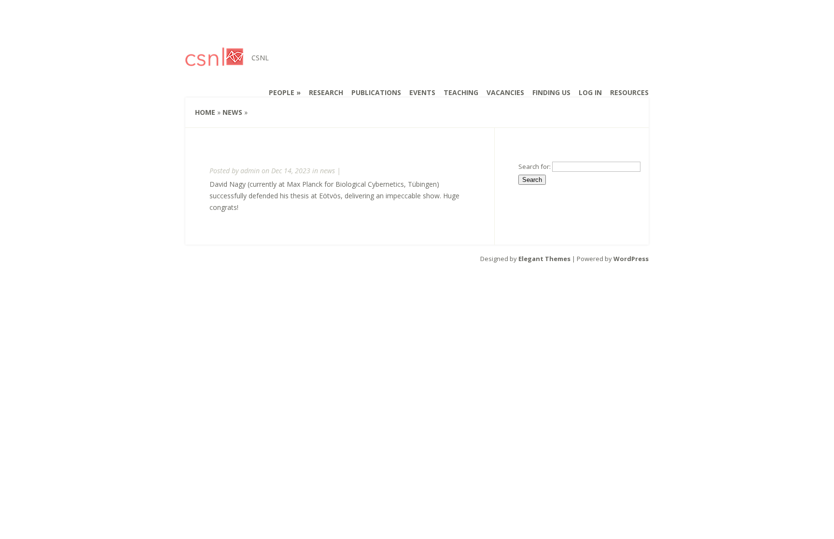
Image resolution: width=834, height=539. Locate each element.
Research (326, 92)
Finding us (551, 92)
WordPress (631, 258)
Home (205, 112)
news (232, 112)
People (281, 92)
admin (250, 170)
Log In (590, 92)
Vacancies (505, 92)
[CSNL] (214, 60)
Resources (629, 92)
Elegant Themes (544, 258)
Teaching (461, 92)
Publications (376, 92)
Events (422, 92)
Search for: (534, 166)
